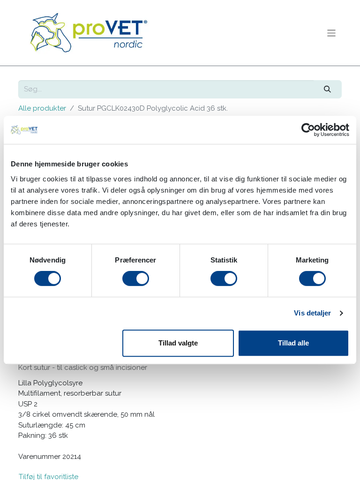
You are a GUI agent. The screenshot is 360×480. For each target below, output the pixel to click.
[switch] (135, 278)
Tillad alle (293, 343)
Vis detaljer (312, 313)
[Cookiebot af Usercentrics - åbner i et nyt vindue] (308, 130)
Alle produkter (42, 108)
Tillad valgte (178, 343)
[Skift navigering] (331, 32)
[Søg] (328, 89)
